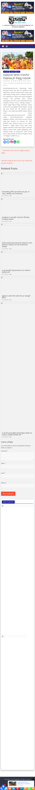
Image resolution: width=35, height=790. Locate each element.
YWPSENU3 (15, 81)
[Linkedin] (14, 141)
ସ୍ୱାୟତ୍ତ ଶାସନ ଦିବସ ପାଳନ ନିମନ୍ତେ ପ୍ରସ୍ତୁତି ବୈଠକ (16, 297)
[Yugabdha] (3, 46)
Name (3, 463)
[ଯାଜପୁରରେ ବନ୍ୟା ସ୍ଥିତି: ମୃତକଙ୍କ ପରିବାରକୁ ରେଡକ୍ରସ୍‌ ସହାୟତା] (17, 199)
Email (3, 473)
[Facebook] (4, 141)
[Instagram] (11, 141)
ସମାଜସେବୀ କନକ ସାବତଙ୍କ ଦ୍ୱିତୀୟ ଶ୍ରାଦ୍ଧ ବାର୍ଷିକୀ (15, 151)
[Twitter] (8, 141)
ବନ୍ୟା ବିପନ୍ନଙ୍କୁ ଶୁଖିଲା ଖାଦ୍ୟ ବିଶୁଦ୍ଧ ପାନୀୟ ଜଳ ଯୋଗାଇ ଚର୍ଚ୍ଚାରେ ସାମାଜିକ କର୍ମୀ (17, 434)
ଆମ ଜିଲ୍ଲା (6, 71)
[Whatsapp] (18, 141)
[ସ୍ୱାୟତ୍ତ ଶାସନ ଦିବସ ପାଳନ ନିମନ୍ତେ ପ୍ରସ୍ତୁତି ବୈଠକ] (17, 277)
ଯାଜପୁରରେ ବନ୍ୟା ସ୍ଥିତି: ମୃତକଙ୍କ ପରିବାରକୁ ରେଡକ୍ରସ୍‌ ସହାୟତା (15, 218)
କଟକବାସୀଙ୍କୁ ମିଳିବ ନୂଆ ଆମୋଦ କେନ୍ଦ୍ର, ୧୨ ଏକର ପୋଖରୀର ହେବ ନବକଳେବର (16, 193)
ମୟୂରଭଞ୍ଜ (13, 71)
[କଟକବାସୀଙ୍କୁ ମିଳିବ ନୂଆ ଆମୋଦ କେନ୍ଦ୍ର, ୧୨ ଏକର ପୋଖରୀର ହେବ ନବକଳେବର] (17, 173)
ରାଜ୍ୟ (18, 71)
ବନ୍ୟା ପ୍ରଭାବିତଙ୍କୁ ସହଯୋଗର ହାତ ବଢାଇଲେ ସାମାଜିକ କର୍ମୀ (16, 271)
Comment (4, 451)
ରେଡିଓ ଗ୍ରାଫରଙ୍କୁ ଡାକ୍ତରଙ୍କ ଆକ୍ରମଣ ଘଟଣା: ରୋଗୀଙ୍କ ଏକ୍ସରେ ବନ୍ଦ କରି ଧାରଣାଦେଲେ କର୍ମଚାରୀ (17, 245)
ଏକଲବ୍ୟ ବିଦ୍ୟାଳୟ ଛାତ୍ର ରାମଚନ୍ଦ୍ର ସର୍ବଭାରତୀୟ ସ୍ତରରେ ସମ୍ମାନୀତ (16, 162)
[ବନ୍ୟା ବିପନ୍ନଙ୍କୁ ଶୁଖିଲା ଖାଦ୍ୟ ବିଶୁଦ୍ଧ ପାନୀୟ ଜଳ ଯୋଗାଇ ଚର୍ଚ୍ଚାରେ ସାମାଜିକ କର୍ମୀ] (17, 303)
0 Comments (23, 81)
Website (3, 483)
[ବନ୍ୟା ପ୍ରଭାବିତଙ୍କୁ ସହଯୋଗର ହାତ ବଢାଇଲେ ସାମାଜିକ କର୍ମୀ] (17, 252)
